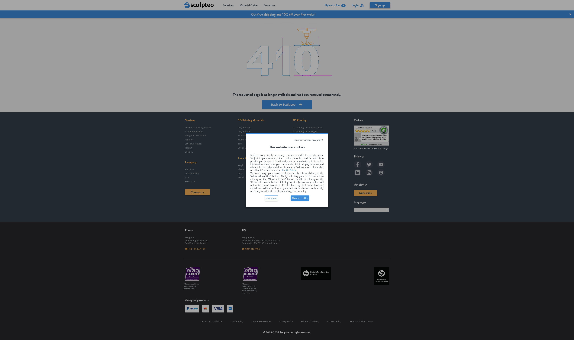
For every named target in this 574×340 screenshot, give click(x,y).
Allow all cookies (300, 198)
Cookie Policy (289, 169)
